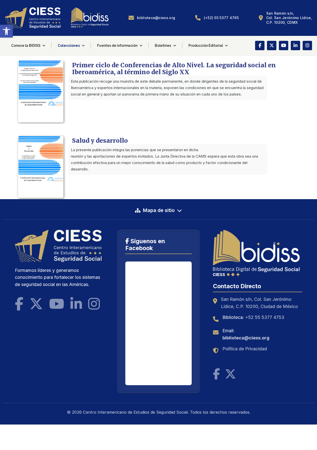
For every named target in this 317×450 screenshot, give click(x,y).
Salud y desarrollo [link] (100, 140)
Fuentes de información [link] (117, 45)
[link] (6, 31)
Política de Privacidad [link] (244, 348)
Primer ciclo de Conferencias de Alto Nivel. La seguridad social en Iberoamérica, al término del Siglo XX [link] (174, 68)
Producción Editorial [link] (205, 45)
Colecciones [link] (69, 45)
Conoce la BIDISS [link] (25, 45)
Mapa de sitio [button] (159, 210)
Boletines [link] (163, 45)
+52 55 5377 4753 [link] (264, 317)
